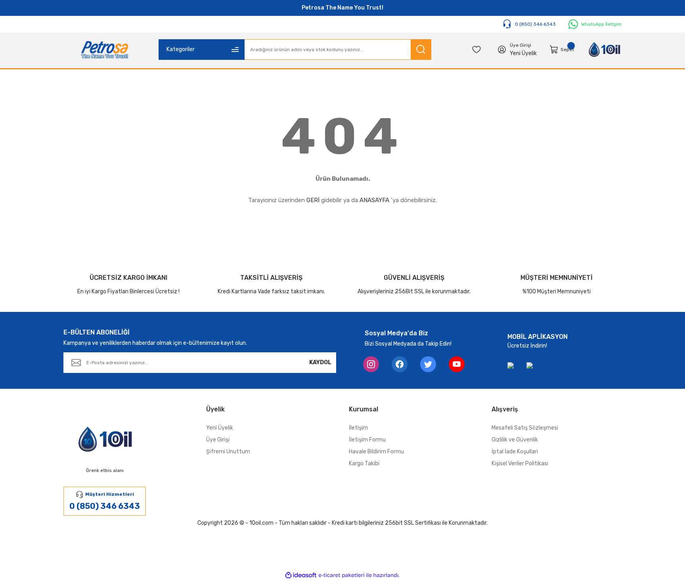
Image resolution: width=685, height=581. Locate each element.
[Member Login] (502, 49)
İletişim (358, 427)
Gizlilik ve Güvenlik (515, 439)
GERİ (313, 200)
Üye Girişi (218, 439)
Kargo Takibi (364, 463)
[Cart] (554, 49)
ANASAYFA (374, 200)
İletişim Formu (367, 439)
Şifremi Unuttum (228, 451)
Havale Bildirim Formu (376, 451)
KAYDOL (320, 362)
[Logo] (104, 49)
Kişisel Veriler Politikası (520, 463)
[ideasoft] (301, 575)
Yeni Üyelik (523, 53)
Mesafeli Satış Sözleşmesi (525, 427)
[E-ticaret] (341, 575)
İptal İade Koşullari (515, 451)
